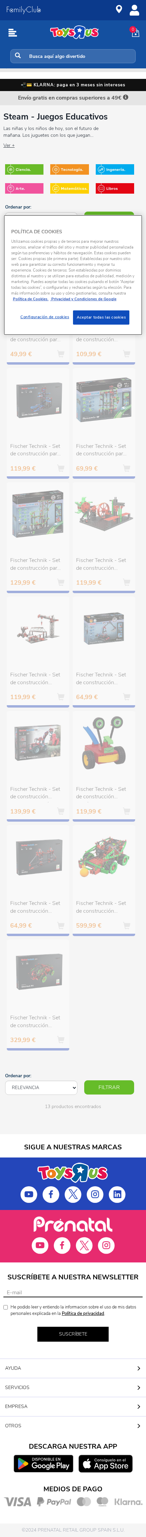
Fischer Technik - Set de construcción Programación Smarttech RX (35, 1022)
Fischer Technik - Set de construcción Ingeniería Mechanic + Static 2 (36, 679)
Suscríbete (73, 1334)
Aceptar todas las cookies (101, 317)
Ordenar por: (18, 207)
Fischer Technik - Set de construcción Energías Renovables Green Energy (101, 565)
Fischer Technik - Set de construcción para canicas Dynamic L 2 (35, 565)
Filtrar (109, 1087)
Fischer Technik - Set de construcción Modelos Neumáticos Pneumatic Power (101, 679)
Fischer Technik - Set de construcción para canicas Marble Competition (35, 450)
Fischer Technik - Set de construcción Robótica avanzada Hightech (101, 908)
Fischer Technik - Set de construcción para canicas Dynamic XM (35, 336)
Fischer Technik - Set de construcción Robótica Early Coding (101, 793)
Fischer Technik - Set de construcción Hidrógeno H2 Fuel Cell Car (101, 336)
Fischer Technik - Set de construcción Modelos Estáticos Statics (35, 908)
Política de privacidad (83, 1314)
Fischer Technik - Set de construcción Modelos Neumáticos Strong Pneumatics (35, 793)
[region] (73, 275)
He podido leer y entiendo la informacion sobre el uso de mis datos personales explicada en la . (73, 1310)
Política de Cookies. (31, 299)
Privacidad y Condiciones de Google (83, 299)
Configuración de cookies (44, 317)
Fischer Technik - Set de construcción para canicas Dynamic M (101, 450)
